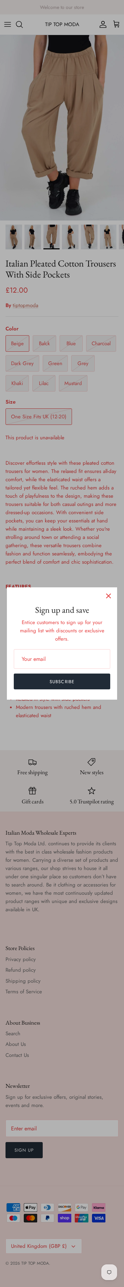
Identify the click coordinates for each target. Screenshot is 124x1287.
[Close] (108, 595)
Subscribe (62, 681)
